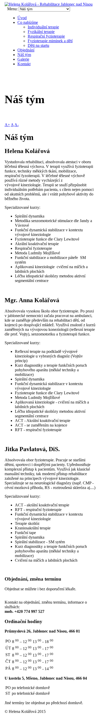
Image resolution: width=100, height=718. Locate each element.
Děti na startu (38, 45)
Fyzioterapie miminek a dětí (50, 41)
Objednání (25, 50)
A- (16, 125)
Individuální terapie (43, 27)
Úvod (22, 18)
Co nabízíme (27, 22)
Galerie (23, 59)
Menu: (13, 9)
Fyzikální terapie (41, 31)
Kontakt (24, 64)
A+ (7, 125)
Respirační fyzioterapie (46, 36)
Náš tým (24, 54)
